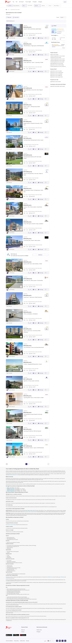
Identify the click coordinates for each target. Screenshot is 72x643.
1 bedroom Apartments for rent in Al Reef (57, 58)
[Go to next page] (48, 464)
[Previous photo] (7, 30)
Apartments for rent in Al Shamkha (56, 73)
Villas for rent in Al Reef (54, 54)
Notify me (40, 254)
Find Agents (35, 1)
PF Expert (38, 631)
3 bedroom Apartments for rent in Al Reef (57, 60)
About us (23, 629)
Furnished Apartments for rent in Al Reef (57, 61)
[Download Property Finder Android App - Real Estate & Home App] (16, 635)
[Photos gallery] (14, 30)
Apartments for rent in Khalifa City (56, 75)
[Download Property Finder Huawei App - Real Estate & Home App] (23, 635)
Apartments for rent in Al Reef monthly (57, 64)
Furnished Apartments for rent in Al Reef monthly (58, 66)
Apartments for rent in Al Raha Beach (56, 72)
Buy (13, 1)
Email (35, 38)
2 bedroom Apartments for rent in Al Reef (57, 56)
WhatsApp (41, 38)
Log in (65, 1)
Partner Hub (39, 629)
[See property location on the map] (21, 35)
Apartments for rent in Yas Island (56, 71)
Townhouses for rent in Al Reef (55, 57)
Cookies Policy (22, 640)
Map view (9, 17)
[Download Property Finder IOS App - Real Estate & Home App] (9, 635)
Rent (16, 1)
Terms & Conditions (9, 640)
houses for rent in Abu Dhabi (11, 524)
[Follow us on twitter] (62, 641)
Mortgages (40, 1)
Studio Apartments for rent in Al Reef (56, 63)
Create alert (16, 17)
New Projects (21, 1)
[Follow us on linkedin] (65, 641)
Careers (22, 631)
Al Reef (10, 5)
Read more (53, 46)
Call (30, 38)
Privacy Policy (16, 640)
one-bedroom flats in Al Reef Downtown (30, 511)
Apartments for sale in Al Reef (55, 81)
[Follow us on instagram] (57, 641)
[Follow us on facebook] (60, 641)
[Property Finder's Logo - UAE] (8, 2)
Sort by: (57, 17)
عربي (45, 640)
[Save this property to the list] (46, 38)
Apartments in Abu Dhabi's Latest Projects (57, 86)
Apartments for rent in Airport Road (56, 76)
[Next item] (64, 35)
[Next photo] (22, 30)
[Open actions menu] (48, 38)
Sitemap (27, 640)
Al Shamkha (7, 578)
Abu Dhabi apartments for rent (13, 474)
